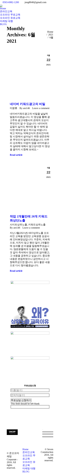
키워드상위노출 (37, 224)
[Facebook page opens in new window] (27, 439)
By (25, 108)
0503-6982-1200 (11, 2)
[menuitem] (3, 8)
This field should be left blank (25, 403)
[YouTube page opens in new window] (31, 439)
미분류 (13, 108)
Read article (16, 155)
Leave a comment (40, 108)
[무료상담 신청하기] (42, 436)
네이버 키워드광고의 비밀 (27, 104)
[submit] (42, 429)
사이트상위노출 (18, 224)
